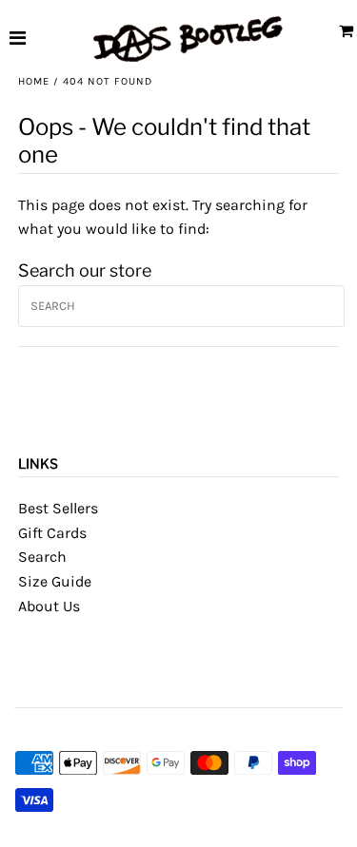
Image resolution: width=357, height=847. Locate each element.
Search (42, 557)
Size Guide (54, 581)
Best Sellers (58, 508)
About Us (49, 606)
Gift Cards (52, 533)
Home (34, 81)
